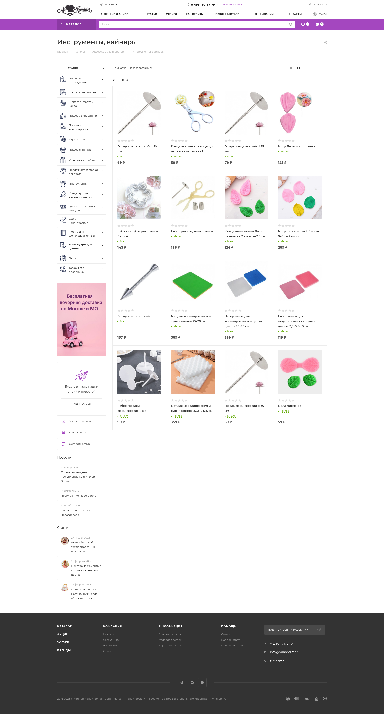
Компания (112, 626)
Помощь (228, 626)
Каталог (64, 626)
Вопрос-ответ (230, 639)
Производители (232, 645)
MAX (192, 682)
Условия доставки (171, 639)
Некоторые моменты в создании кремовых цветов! (86, 570)
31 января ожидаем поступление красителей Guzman (78, 477)
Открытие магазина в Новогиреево (75, 512)
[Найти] (290, 24)
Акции (63, 634)
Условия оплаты (170, 634)
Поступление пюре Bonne (78, 495)
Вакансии (110, 645)
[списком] (319, 68)
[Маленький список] (292, 68)
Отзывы (108, 651)
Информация (171, 626)
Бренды (64, 650)
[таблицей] (325, 68)
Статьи (62, 528)
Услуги (63, 642)
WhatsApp (202, 682)
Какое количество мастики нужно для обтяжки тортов (84, 594)
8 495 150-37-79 (203, 4)
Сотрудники (111, 639)
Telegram (182, 682)
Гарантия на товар (171, 645)
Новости (64, 457)
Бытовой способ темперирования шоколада (83, 547)
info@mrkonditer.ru (285, 652)
